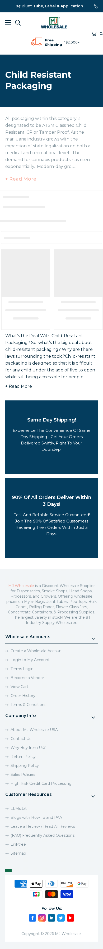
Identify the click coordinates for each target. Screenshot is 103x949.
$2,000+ (72, 42)
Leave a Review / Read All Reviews (43, 826)
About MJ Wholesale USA (34, 729)
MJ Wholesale (21, 585)
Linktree (18, 844)
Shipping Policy (25, 765)
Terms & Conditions (28, 704)
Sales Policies (23, 774)
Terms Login (22, 668)
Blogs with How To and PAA (36, 817)
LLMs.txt (19, 808)
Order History (23, 695)
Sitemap (18, 853)
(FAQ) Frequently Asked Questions (42, 835)
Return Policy (23, 756)
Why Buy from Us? (28, 747)
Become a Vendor (27, 677)
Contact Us (21, 738)
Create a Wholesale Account (37, 650)
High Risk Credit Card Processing (41, 783)
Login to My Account (30, 659)
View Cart (19, 686)
